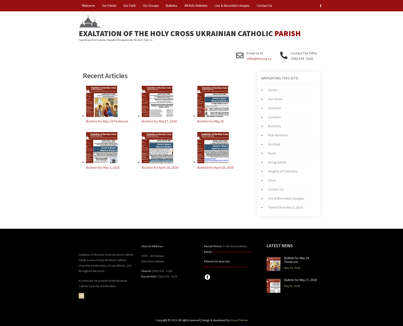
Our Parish (109, 6)
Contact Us (264, 6)
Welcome (88, 6)
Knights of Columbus (283, 171)
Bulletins (171, 6)
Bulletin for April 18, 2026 (215, 167)
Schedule (274, 108)
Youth (272, 153)
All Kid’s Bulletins (195, 6)
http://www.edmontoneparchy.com (225, 267)
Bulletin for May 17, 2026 (159, 121)
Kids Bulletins (278, 135)
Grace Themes (239, 320)
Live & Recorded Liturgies (232, 6)
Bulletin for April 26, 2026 (160, 167)
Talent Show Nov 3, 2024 (285, 207)
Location (274, 117)
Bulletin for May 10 (210, 121)
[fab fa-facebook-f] (320, 6)
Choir (272, 180)
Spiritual (274, 144)
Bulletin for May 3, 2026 (103, 167)
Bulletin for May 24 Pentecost (107, 121)
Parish (272, 90)
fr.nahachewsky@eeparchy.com (232, 252)
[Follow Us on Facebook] (207, 279)
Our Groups (151, 6)
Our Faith (129, 6)
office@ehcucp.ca (259, 59)
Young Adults (277, 162)
